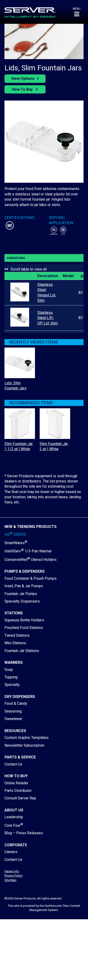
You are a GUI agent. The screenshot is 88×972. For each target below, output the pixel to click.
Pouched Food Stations (23, 627)
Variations (16, 258)
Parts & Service (20, 757)
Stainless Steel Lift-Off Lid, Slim (47, 317)
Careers (10, 852)
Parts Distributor (18, 790)
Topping (11, 677)
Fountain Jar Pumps (20, 593)
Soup (8, 669)
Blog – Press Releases (23, 833)
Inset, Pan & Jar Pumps (23, 586)
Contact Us (13, 764)
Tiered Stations (17, 635)
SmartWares (15, 543)
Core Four (13, 825)
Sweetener (13, 719)
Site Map (10, 880)
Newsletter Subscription (24, 745)
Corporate (15, 845)
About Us (13, 810)
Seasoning (13, 711)
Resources (15, 731)
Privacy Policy (13, 875)
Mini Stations (15, 643)
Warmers (13, 662)
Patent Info (11, 871)
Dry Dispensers (19, 696)
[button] (76, 12)
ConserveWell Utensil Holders (30, 559)
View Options (22, 78)
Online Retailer (16, 783)
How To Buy (23, 89)
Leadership (13, 817)
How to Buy (16, 776)
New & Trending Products (30, 526)
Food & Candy (15, 703)
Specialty (12, 684)
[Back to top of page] (64, 961)
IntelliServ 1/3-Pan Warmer (28, 551)
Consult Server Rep (20, 798)
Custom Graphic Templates (26, 737)
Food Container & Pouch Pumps (30, 578)
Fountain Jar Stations (21, 650)
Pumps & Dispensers (24, 571)
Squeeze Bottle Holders (24, 620)
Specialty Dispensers (22, 601)
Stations (13, 613)
